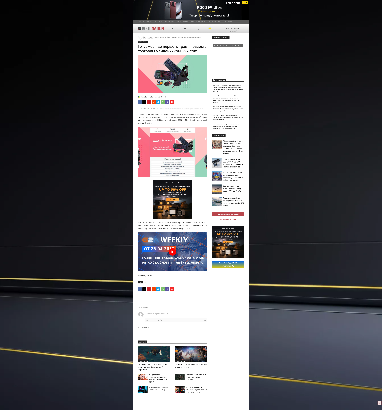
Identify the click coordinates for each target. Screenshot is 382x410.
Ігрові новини (159, 37)
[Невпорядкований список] (155, 320)
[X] (144, 102)
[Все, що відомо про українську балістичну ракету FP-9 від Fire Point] (217, 189)
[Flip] (172, 102)
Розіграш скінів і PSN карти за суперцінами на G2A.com (196, 377)
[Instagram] (232, 45)
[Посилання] (161, 320)
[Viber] (167, 102)
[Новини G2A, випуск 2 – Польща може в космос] (191, 354)
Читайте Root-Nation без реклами (228, 214)
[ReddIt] (154, 102)
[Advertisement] (228, 62)
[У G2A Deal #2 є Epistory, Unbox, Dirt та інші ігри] (143, 389)
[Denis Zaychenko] (139, 97)
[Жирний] (147, 320)
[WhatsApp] (163, 102)
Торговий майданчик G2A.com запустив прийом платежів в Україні (196, 389)
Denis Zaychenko (147, 97)
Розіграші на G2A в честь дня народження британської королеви (152, 367)
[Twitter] (217, 45)
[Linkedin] (226, 45)
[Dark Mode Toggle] (380, 403)
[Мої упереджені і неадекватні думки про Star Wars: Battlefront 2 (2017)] (143, 377)
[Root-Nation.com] (151, 28)
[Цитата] (158, 320)
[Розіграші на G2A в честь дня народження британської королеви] (154, 354)
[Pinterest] (149, 102)
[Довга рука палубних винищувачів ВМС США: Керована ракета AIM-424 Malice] (217, 201)
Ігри (150, 37)
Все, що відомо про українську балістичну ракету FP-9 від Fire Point (233, 188)
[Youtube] (238, 45)
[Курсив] (149, 320)
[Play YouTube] (172, 252)
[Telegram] (158, 102)
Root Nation (142, 37)
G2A (145, 282)
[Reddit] (229, 45)
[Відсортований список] (152, 320)
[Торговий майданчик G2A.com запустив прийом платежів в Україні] (180, 389)
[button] (198, 28)
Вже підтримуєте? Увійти (228, 219)
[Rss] (214, 45)
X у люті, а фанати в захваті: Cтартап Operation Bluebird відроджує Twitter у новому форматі (228, 109)
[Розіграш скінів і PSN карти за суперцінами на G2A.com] (180, 377)
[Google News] (241, 45)
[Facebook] (140, 102)
